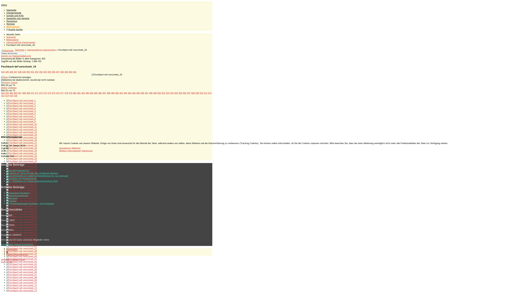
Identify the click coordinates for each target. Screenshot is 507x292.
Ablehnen (76, 148)
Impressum (87, 151)
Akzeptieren (65, 148)
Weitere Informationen (70, 151)
